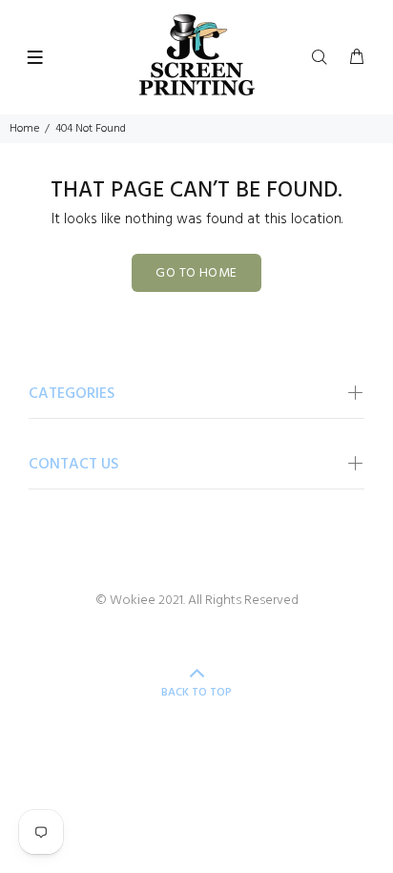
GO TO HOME (196, 273)
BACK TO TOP (196, 692)
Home (24, 128)
